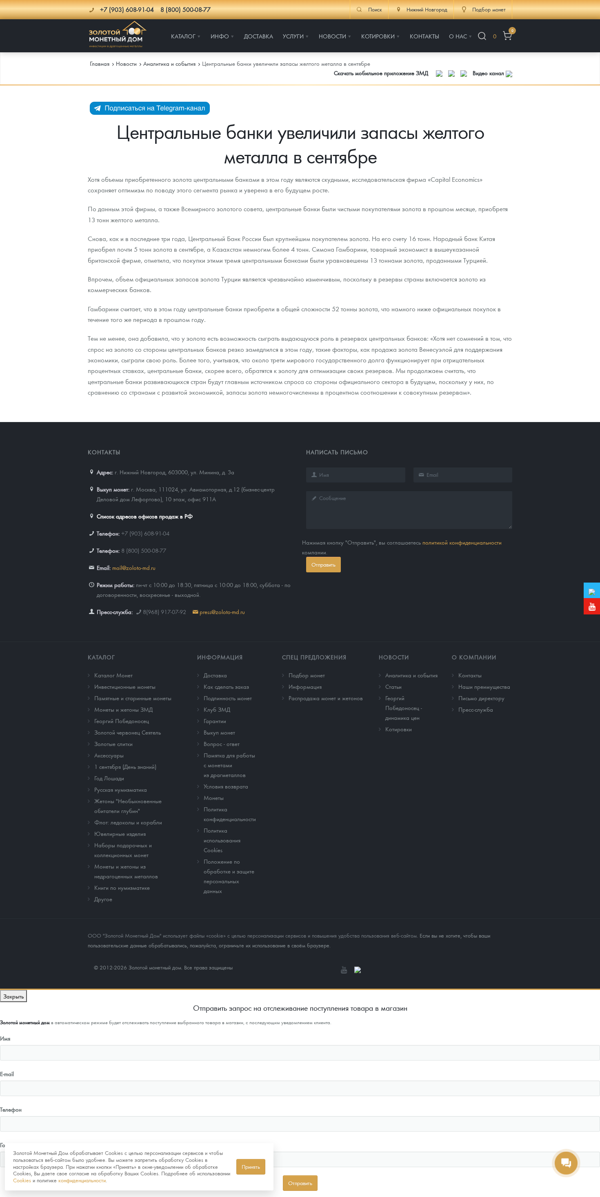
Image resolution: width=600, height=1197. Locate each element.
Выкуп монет (219, 732)
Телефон (11, 1109)
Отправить (323, 564)
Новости (394, 657)
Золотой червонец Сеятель (127, 732)
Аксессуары (109, 755)
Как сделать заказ (226, 686)
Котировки (398, 728)
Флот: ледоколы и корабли (128, 822)
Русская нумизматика (120, 789)
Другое (103, 898)
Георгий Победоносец (121, 720)
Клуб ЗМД (217, 709)
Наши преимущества (484, 686)
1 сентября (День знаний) (125, 766)
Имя (5, 1038)
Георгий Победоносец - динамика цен (403, 707)
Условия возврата (226, 786)
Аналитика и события (411, 675)
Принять (251, 1166)
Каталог (101, 657)
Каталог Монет (113, 675)
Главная (99, 63)
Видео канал (489, 72)
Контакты (470, 675)
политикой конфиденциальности (462, 542)
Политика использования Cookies (222, 839)
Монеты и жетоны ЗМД (123, 709)
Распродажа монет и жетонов (326, 697)
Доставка (215, 675)
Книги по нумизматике (122, 887)
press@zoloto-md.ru (222, 611)
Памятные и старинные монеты (132, 697)
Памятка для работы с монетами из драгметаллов (229, 764)
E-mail (7, 1073)
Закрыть (13, 996)
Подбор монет (307, 675)
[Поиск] (482, 36)
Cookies (22, 1180)
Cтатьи (393, 686)
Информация (220, 657)
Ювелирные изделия (120, 833)
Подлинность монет (228, 697)
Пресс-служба (475, 709)
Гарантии (215, 720)
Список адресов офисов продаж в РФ (145, 516)
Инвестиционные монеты (125, 686)
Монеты (214, 797)
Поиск (375, 9)
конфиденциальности (82, 1180)
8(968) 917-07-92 (164, 611)
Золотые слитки (113, 743)
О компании (474, 657)
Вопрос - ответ (222, 743)
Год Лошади (109, 778)
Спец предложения (314, 657)
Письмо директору (481, 697)
